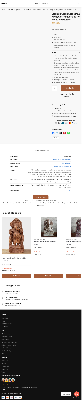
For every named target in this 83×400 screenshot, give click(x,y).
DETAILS (54, 34)
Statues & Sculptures (13, 10)
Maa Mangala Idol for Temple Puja (50, 203)
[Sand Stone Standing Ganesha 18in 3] (16, 235)
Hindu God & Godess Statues (62, 160)
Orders (4, 321)
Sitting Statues (66, 163)
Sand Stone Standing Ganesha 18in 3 (15, 258)
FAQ (3, 353)
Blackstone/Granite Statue (62, 166)
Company (5, 318)
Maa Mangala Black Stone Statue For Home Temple (23, 203)
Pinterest (5, 369)
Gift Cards (5, 327)
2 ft (70, 190)
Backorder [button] (16, 276)
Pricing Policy (6, 351)
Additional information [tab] (41, 151)
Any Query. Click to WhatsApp (67, 95)
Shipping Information (9, 345)
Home (3, 10)
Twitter (4, 364)
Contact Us (5, 339)
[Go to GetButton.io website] (76, 398)
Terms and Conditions (9, 342)
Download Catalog (40, 197)
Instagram (5, 366)
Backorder (70, 88)
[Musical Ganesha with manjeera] (48, 227)
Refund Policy (6, 348)
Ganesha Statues (7, 256)
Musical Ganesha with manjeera (45, 241)
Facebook (5, 361)
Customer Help (7, 337)
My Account (6, 334)
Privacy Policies (7, 324)
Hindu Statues (26, 10)
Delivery (55, 52)
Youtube (4, 372)
